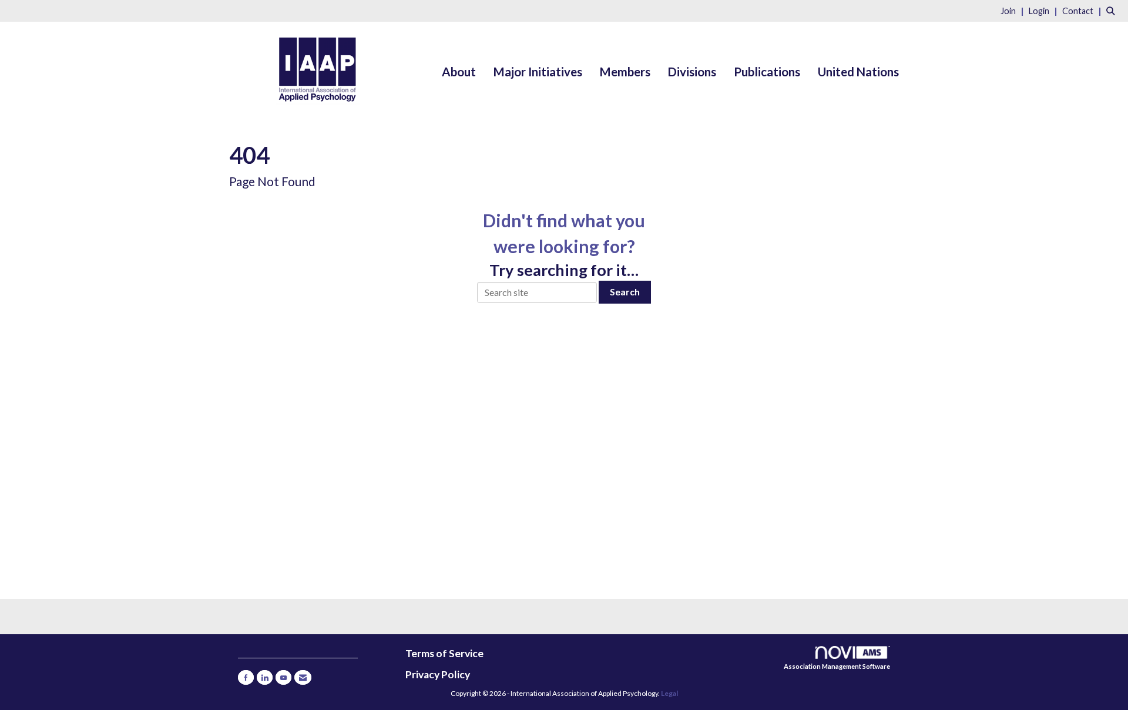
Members (625, 72)
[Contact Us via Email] (302, 677)
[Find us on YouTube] (283, 677)
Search (625, 291)
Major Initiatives (538, 72)
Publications (767, 72)
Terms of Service (444, 653)
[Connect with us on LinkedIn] (265, 677)
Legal (669, 693)
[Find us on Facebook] (246, 677)
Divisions (692, 72)
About (459, 72)
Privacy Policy (437, 674)
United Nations (858, 72)
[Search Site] (1112, 10)
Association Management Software (837, 666)
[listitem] (1014, 10)
